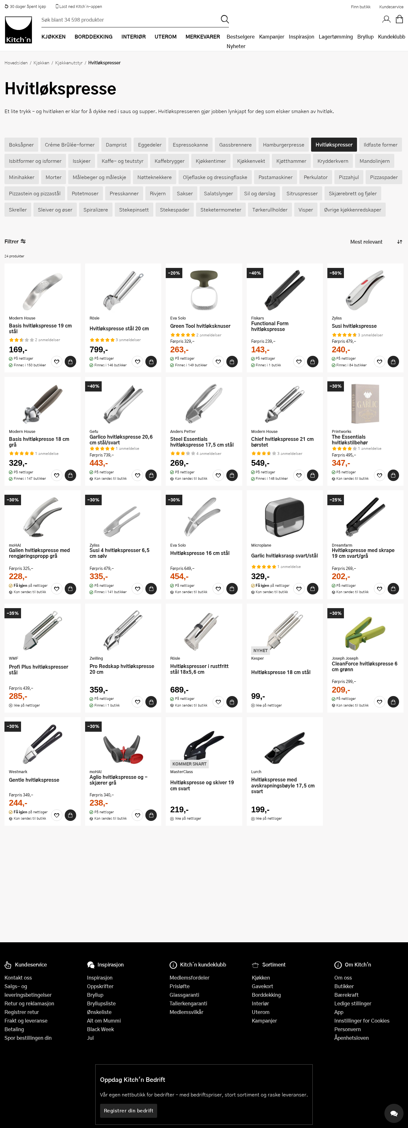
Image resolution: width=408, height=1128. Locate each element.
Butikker (344, 986)
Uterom (261, 1012)
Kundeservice (391, 7)
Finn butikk (360, 7)
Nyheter (236, 46)
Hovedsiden (16, 62)
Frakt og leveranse (25, 1020)
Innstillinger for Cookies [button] (362, 1020)
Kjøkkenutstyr (69, 62)
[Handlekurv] (399, 19)
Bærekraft (346, 994)
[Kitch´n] (18, 29)
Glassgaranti (184, 994)
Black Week (100, 1029)
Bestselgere (241, 36)
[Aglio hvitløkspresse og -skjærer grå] (123, 744)
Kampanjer (271, 36)
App (338, 1012)
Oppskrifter (100, 986)
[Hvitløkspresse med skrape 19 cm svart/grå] (365, 517)
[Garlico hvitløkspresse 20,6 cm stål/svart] (123, 403)
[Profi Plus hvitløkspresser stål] (42, 630)
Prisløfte (180, 986)
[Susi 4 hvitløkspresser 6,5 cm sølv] (123, 517)
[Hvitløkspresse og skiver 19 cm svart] (203, 744)
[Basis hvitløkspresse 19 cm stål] (42, 290)
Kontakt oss (18, 977)
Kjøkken (41, 62)
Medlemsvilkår (186, 1012)
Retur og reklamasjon (29, 1003)
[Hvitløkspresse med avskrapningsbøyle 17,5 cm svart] (284, 744)
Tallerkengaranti (188, 1003)
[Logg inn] (386, 19)
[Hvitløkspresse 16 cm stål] (203, 517)
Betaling (14, 1029)
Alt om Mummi (104, 1020)
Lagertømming (336, 36)
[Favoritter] (56, 361)
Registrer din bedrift (129, 1110)
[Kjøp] (70, 361)
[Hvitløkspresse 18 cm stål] (284, 630)
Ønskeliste (99, 1012)
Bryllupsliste (101, 1003)
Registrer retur (21, 1012)
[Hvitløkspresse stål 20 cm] (123, 290)
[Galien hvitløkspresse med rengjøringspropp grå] (42, 517)
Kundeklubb (391, 36)
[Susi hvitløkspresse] (365, 290)
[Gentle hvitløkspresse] (42, 744)
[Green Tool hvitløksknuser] (203, 290)
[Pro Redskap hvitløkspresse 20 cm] (123, 630)
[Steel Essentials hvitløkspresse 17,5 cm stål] (203, 403)
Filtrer (11, 241)
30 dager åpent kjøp (28, 6)
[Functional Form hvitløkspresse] (284, 290)
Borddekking (266, 994)
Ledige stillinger (352, 1003)
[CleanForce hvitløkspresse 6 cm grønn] (365, 630)
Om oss (343, 977)
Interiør (260, 1003)
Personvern (347, 1029)
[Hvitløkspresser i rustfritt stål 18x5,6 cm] (203, 630)
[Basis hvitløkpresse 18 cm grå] (42, 403)
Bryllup (365, 36)
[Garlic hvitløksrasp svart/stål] (284, 517)
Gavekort (262, 986)
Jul (90, 1037)
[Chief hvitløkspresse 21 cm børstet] (284, 403)
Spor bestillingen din (28, 1037)
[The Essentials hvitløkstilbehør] (365, 403)
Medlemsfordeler (189, 977)
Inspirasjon (301, 36)
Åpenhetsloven (351, 1037)
